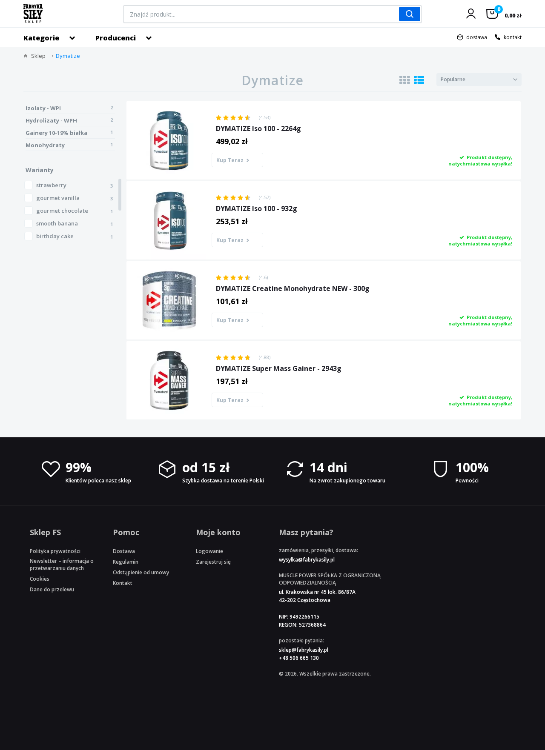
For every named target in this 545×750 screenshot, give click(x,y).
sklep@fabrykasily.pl (303, 649)
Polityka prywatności (55, 551)
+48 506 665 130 (299, 658)
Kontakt (122, 583)
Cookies (39, 578)
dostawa (476, 37)
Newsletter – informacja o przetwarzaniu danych (62, 564)
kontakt (513, 37)
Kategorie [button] (41, 38)
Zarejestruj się (213, 561)
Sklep (38, 56)
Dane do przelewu (52, 589)
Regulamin (125, 561)
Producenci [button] (115, 38)
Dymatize (68, 56)
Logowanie (209, 551)
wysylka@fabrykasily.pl (307, 559)
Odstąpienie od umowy (141, 572)
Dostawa (124, 551)
